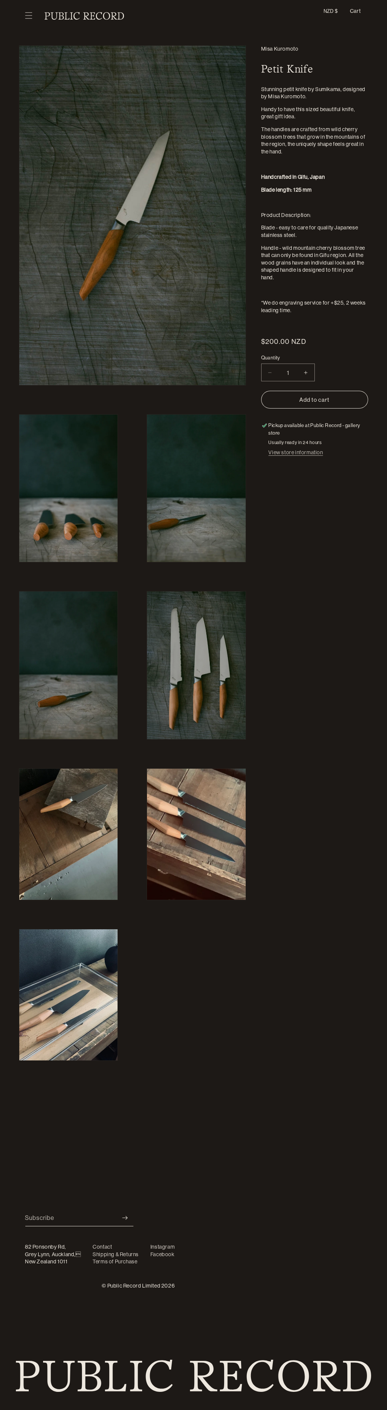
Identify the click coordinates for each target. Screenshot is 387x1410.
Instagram (162, 1246)
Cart (355, 11)
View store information (295, 452)
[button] (28, 16)
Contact (102, 1246)
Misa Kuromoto (280, 48)
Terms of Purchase (115, 1261)
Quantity (270, 357)
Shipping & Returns (116, 1254)
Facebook (162, 1254)
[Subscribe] (125, 1218)
